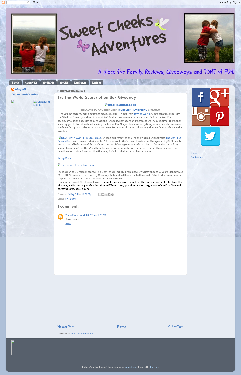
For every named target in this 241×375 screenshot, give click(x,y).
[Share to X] (106, 194)
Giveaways (31, 82)
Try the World (142, 113)
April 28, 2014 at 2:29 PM (93, 215)
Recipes (96, 82)
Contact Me (197, 157)
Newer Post (65, 326)
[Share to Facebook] (109, 194)
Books (15, 82)
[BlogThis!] (103, 194)
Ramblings (80, 82)
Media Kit (48, 82)
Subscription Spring (133, 109)
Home (121, 326)
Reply (68, 223)
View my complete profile (24, 94)
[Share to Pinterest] (112, 194)
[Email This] (100, 194)
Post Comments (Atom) (82, 333)
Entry (61, 158)
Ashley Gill (20, 89)
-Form (68, 158)
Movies (64, 82)
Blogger (154, 367)
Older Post (176, 326)
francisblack (130, 367)
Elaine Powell (72, 215)
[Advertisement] (120, 299)
